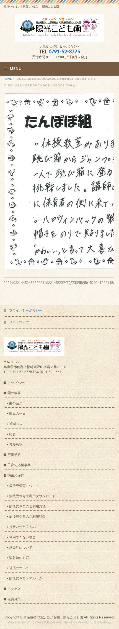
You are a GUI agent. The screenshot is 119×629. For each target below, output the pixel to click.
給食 (12, 434)
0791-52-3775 (64, 51)
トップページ (17, 383)
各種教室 (15, 444)
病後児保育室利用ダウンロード (32, 496)
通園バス (15, 424)
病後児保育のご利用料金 (27, 516)
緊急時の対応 (19, 558)
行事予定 (14, 455)
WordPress (35, 622)
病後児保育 (15, 475)
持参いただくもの (22, 527)
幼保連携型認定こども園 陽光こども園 (53, 617)
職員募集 (14, 599)
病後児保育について (24, 486)
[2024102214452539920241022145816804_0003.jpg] (59, 181)
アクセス (14, 589)
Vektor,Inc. (85, 622)
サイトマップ (19, 322)
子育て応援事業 (19, 465)
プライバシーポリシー (25, 310)
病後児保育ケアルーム (25, 578)
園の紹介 (15, 403)
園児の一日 (17, 413)
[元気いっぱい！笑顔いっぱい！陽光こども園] (59, 35)
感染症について (20, 548)
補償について (19, 568)
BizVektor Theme (60, 622)
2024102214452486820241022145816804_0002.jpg (44, 283)
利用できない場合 (22, 537)
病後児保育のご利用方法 (27, 506)
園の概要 (14, 393)
